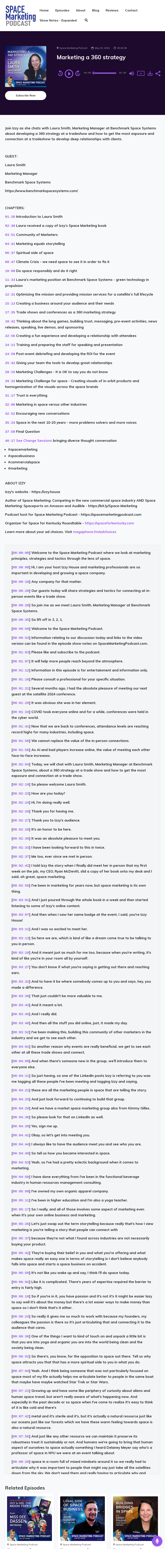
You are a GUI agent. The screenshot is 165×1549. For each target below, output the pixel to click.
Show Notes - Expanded (58, 20)
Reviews (112, 10)
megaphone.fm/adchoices (94, 532)
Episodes (62, 10)
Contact (131, 10)
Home (44, 10)
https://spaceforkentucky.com (109, 523)
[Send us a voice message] (157, 1541)
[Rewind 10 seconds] (60, 73)
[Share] (158, 73)
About (81, 10)
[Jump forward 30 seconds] (77, 73)
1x (141, 73)
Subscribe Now (25, 95)
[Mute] (132, 74)
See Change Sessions (34, 440)
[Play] (69, 74)
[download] (150, 73)
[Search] (86, 21)
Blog (95, 10)
